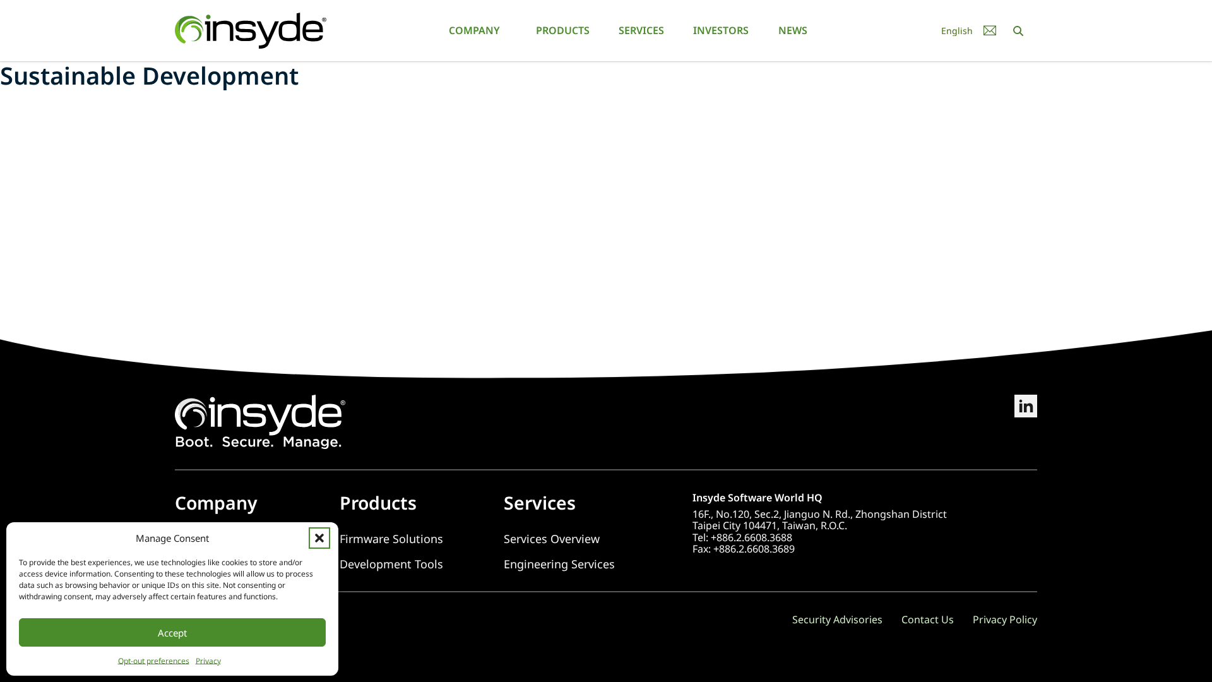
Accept (172, 632)
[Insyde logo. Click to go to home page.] (250, 30)
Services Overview (552, 539)
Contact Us (927, 619)
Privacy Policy (1005, 619)
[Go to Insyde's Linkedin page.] (1025, 422)
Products (563, 30)
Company (474, 30)
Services (641, 30)
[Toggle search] (1018, 31)
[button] (319, 538)
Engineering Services (559, 564)
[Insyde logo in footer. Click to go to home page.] (260, 420)
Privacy (208, 660)
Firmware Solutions (391, 539)
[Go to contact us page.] (989, 30)
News (792, 30)
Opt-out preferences (153, 660)
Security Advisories (837, 619)
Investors (721, 30)
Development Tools (391, 564)
